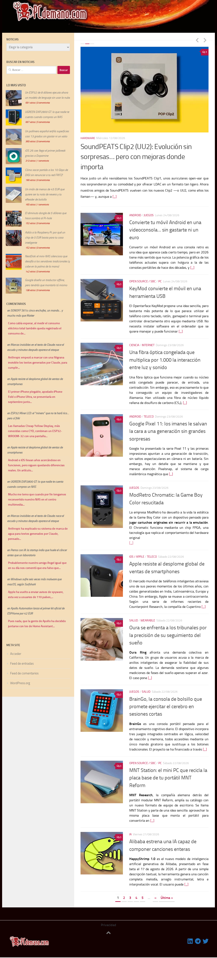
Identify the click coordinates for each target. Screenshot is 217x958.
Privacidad (108, 923)
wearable (147, 618)
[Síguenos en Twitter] (206, 939)
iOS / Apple (136, 554)
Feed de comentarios (24, 673)
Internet (148, 343)
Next (205, 40)
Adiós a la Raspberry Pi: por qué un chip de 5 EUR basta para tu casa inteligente (45, 237)
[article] (169, 523)
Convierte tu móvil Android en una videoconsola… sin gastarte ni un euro (165, 227)
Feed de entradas (22, 663)
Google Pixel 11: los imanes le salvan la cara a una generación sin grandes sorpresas (168, 429)
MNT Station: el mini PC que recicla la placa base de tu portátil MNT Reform (168, 775)
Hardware (88, 138)
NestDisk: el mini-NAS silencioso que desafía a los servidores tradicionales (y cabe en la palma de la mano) (47, 261)
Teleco (149, 414)
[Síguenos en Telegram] (198, 939)
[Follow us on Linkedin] (190, 939)
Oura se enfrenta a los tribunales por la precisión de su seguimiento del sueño (168, 633)
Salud (133, 618)
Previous (197, 40)
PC (160, 279)
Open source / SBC (142, 279)
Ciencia (134, 343)
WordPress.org (20, 683)
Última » (167, 896)
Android (135, 213)
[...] (106, 186)
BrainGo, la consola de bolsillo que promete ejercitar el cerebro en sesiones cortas (165, 704)
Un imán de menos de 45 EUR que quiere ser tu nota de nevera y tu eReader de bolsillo (44, 194)
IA (130, 832)
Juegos (149, 213)
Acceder (15, 654)
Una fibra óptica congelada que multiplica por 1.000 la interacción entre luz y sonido (164, 357)
